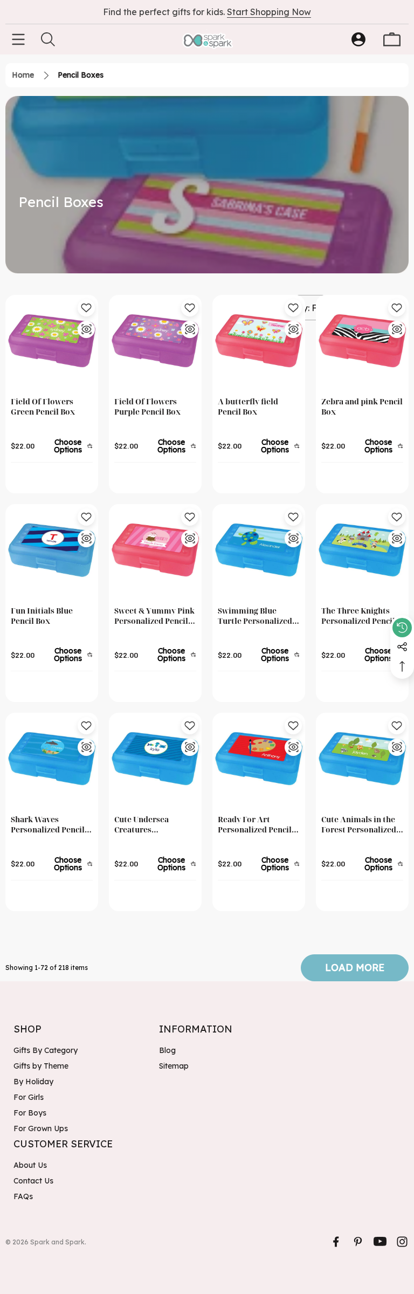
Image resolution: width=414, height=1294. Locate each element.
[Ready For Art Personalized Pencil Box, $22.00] (258, 759)
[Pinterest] (357, 1241)
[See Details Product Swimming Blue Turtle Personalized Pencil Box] (293, 538)
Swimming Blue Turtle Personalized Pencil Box (255, 616)
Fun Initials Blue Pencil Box (42, 615)
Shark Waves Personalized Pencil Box (48, 824)
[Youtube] (380, 1241)
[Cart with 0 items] (392, 39)
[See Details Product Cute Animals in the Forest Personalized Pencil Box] (396, 747)
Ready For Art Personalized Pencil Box (255, 824)
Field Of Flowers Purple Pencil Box (147, 406)
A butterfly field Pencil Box (248, 406)
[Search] (48, 39)
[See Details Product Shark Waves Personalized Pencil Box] (86, 747)
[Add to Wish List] (86, 307)
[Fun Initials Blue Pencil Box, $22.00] (51, 550)
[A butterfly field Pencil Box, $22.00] (258, 341)
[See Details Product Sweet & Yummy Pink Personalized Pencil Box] (189, 538)
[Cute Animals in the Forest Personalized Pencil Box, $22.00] (362, 759)
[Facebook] (335, 1241)
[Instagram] (402, 1241)
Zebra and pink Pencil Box (362, 406)
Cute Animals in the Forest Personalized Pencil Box (358, 824)
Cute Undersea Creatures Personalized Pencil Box (151, 824)
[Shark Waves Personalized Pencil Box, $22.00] (51, 759)
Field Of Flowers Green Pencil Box (43, 406)
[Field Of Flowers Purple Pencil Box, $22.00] (155, 341)
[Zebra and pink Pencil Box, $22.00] (362, 341)
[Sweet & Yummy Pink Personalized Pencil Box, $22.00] (155, 550)
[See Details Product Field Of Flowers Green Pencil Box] (86, 329)
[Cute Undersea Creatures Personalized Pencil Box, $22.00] (155, 759)
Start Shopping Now (269, 11)
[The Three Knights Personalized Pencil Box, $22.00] (362, 550)
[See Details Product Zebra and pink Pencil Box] (396, 329)
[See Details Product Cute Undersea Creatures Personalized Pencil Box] (189, 747)
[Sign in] (358, 39)
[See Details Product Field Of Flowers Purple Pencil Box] (189, 329)
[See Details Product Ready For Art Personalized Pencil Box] (293, 747)
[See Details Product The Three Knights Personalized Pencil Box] (396, 538)
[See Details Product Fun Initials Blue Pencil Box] (86, 538)
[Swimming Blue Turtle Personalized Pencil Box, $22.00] (258, 550)
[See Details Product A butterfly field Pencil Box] (293, 329)
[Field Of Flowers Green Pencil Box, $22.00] (51, 341)
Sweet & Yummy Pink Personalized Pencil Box (154, 616)
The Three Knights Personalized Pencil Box (358, 616)
